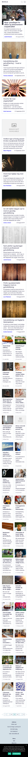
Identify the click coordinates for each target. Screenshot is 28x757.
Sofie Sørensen (7, 111)
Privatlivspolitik (16, 753)
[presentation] (4, 15)
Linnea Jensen (7, 222)
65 (17, 714)
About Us (14, 743)
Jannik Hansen (8, 36)
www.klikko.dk (15, 733)
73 (23, 714)
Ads (14, 740)
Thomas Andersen (8, 75)
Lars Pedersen (7, 297)
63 (11, 714)
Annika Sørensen (7, 332)
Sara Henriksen (7, 185)
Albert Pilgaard (7, 150)
